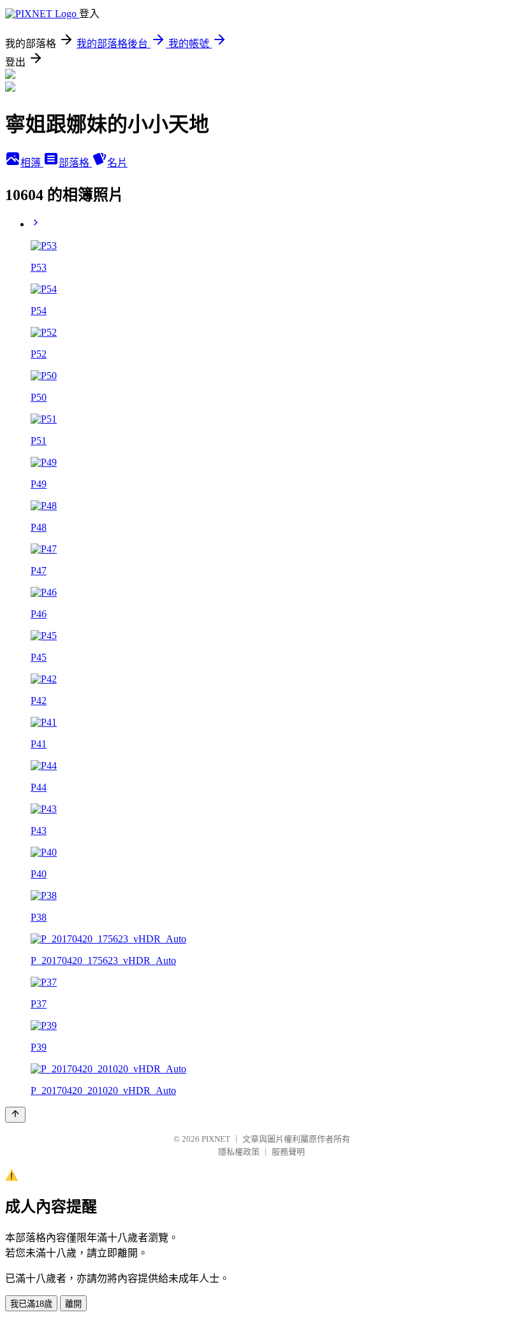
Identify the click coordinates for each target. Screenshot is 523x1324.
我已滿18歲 (31, 1304)
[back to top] (15, 1115)
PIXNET (216, 1139)
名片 (117, 162)
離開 (73, 1304)
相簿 (31, 162)
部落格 (75, 162)
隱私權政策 (239, 1151)
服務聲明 (288, 1151)
